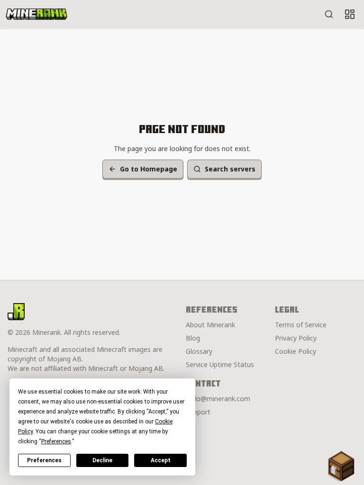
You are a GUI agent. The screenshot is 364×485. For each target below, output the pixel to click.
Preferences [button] (56, 441)
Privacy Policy (296, 337)
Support (198, 411)
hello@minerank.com (218, 398)
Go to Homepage (148, 168)
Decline (102, 460)
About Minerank (210, 324)
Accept (161, 460)
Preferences (44, 460)
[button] (341, 466)
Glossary (199, 351)
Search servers (230, 168)
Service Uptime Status (220, 364)
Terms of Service (301, 324)
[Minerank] (36, 14)
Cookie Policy (295, 351)
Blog (193, 337)
